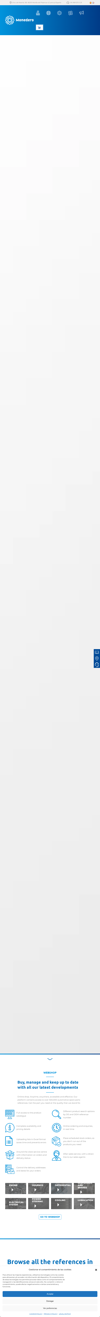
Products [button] (49, 13)
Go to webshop (50, 1217)
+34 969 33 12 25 (75, 3)
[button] (96, 1269)
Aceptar (50, 1294)
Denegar (50, 1301)
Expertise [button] (71, 13)
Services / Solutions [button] (60, 13)
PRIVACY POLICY (51, 1314)
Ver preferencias (50, 1308)
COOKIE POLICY (35, 1314)
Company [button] (38, 13)
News (82, 13)
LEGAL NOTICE (65, 1314)
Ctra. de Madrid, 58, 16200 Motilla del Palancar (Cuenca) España (36, 3)
